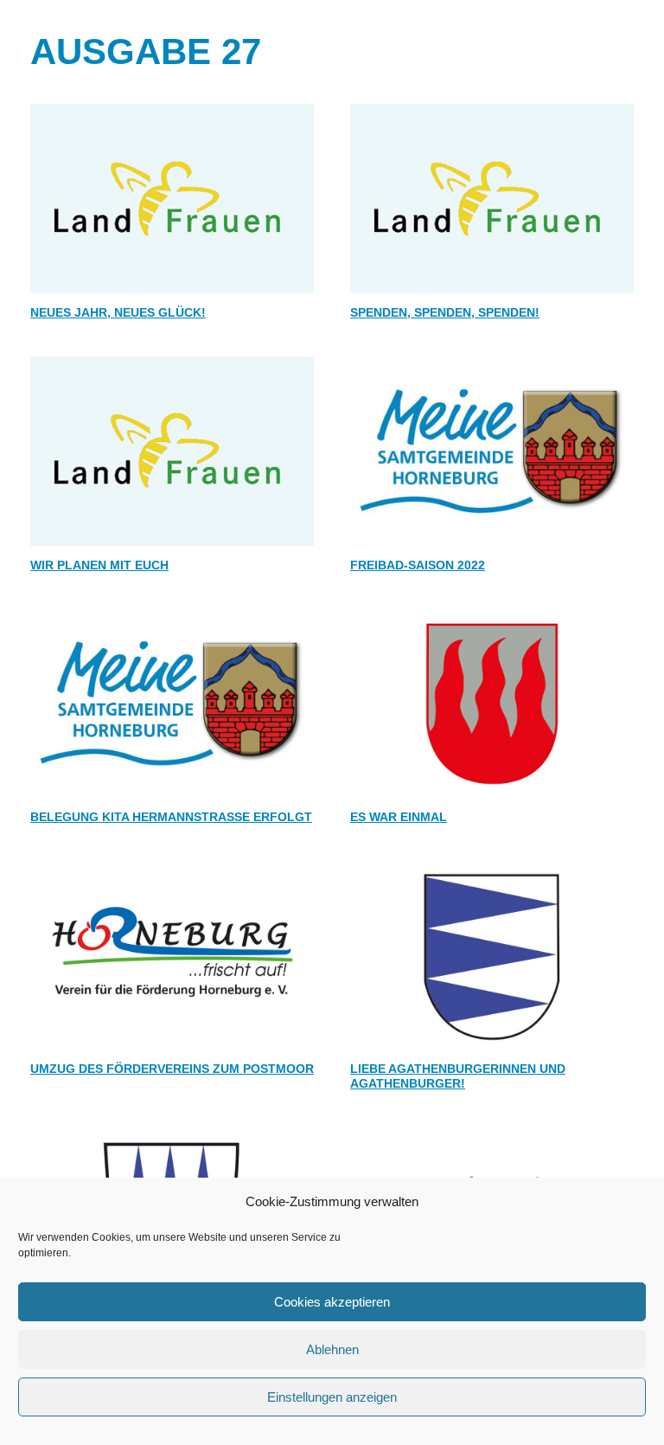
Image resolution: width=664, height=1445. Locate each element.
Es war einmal (398, 817)
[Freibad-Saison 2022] (492, 451)
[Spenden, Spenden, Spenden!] (492, 198)
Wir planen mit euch (99, 565)
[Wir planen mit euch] (172, 451)
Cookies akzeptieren (332, 1301)
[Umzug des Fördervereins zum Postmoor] (172, 955)
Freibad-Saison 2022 (417, 565)
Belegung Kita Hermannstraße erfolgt (171, 817)
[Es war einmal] (492, 703)
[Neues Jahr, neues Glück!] (172, 198)
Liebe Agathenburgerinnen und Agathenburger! (457, 1076)
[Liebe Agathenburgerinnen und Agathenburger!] (492, 955)
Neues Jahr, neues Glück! (118, 312)
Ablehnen (332, 1349)
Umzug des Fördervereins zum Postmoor (172, 1069)
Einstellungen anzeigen (332, 1397)
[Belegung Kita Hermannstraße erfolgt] (172, 703)
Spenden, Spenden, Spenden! (445, 312)
